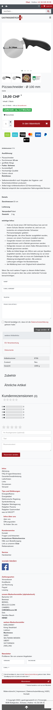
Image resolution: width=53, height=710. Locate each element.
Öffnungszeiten (9, 522)
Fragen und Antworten (10, 536)
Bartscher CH (7, 597)
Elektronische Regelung (11, 499)
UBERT (6, 641)
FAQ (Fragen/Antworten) (11, 474)
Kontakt (5, 533)
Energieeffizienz (8, 494)
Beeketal (5, 600)
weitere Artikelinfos (12, 335)
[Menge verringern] (10, 125)
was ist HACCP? (8, 512)
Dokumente (9, 350)
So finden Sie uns (10, 524)
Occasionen (6, 484)
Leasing (5, 590)
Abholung (5, 471)
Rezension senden (11, 455)
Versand (5, 487)
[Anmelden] (2, 6)
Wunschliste (9, 115)
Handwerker (6, 555)
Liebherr (7, 630)
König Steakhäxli (10, 627)
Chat (28, 2)
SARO (6, 635)
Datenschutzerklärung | (36, 691)
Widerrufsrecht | (9, 691)
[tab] (26, 335)
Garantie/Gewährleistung (11, 476)
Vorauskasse (7, 579)
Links (4, 482)
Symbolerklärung (8, 502)
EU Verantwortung (12, 343)
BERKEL (5, 602)
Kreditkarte (6, 582)
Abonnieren (25, 681)
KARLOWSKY (9, 625)
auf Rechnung (7, 585)
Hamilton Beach (8, 615)
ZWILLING (8, 646)
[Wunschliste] (39, 6)
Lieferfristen (6, 479)
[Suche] (48, 11)
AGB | (47, 691)
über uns (7, 519)
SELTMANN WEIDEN (12, 638)
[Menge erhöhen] (10, 122)
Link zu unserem (10, 544)
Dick (3, 613)
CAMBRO (5, 607)
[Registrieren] (7, 6)
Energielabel (7, 496)
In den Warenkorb (31, 123)
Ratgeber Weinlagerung (11, 504)
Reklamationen (8, 546)
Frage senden (41, 330)
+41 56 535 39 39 (44, 2)
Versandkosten (22, 105)
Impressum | (21, 691)
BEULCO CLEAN (8, 605)
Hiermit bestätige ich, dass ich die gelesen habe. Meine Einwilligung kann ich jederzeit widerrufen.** (27, 675)
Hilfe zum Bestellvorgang (11, 541)
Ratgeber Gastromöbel (11, 509)
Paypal (4, 587)
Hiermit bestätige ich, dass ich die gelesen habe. (26, 323)
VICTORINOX (9, 643)
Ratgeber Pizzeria (9, 507)
